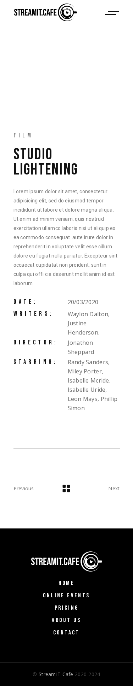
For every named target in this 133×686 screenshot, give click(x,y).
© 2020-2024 (66, 674)
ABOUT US (66, 620)
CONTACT (66, 632)
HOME (67, 583)
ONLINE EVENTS (66, 595)
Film (23, 135)
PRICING (67, 607)
